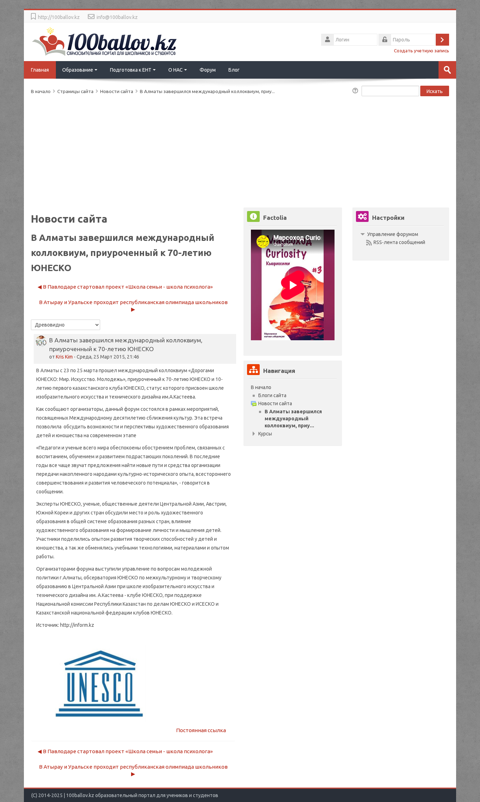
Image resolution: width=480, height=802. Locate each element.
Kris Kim (64, 357)
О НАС (175, 70)
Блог (234, 70)
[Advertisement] (240, 149)
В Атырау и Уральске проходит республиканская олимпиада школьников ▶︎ (133, 305)
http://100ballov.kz (59, 17)
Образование (77, 70)
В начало (261, 387)
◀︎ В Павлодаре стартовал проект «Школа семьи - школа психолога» (125, 287)
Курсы (265, 433)
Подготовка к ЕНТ (130, 70)
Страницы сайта (75, 91)
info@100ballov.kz (117, 17)
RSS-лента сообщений (399, 242)
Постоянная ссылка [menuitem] (201, 730)
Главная (40, 70)
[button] (356, 91)
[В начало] (105, 41)
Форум (208, 70)
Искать (435, 91)
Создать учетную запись (421, 50)
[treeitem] (293, 387)
